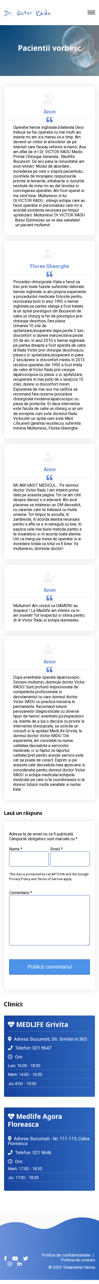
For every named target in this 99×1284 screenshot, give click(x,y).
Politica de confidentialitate (66, 1255)
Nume (15, 849)
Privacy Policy (19, 879)
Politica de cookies (78, 1260)
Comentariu (20, 892)
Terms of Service (50, 879)
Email (56, 849)
